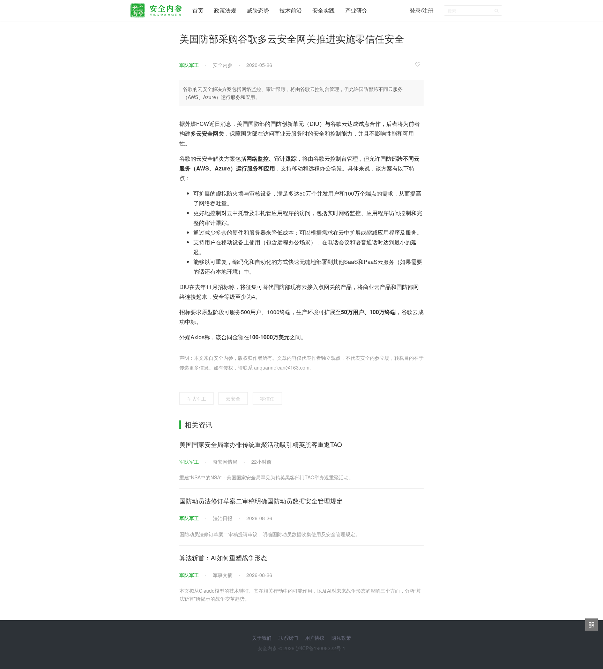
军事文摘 (222, 574)
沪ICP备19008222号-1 (320, 648)
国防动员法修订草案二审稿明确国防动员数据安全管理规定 (261, 500)
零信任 (267, 398)
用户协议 (315, 637)
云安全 (233, 398)
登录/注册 (421, 10)
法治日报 (222, 518)
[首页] (156, 8)
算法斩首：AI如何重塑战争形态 (223, 557)
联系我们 (288, 637)
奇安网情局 (225, 461)
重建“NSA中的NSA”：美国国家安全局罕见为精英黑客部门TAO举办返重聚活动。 (266, 477)
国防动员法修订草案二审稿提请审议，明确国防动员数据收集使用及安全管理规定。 (269, 534)
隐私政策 (341, 637)
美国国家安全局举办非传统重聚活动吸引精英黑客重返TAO (260, 444)
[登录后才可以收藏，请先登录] (419, 64)
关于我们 (261, 637)
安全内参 (222, 64)
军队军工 (189, 64)
